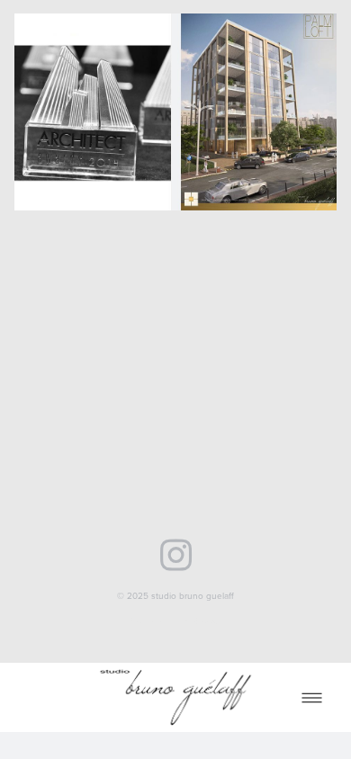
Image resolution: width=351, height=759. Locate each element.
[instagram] (176, 552)
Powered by (175, 620)
